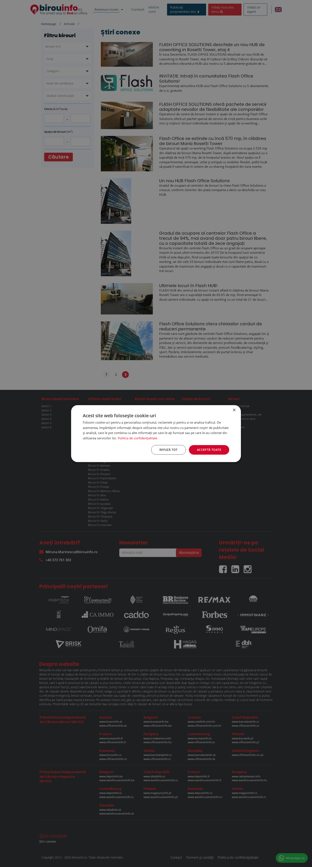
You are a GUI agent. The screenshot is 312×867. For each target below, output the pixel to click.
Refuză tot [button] (168, 450)
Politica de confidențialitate (137, 438)
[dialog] (156, 433)
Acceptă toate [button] (209, 450)
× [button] (234, 410)
